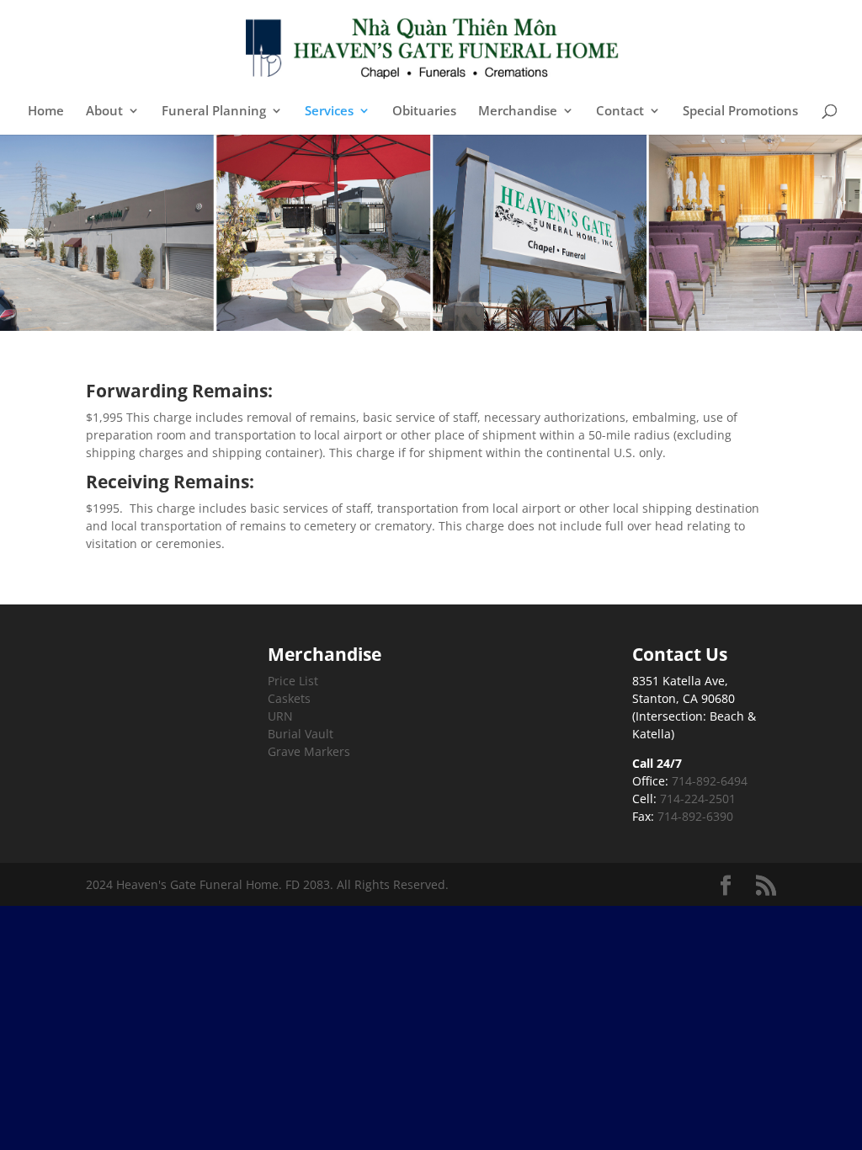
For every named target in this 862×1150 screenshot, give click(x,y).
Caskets (289, 698)
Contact (620, 111)
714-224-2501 (698, 799)
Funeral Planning (214, 111)
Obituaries (424, 111)
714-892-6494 (710, 781)
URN (280, 716)
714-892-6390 (695, 816)
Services (329, 111)
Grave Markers (309, 751)
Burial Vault (300, 734)
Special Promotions (740, 111)
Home (46, 111)
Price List (293, 681)
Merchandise (517, 111)
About (104, 111)
